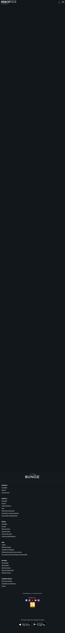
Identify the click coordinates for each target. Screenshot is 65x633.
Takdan (25, 392)
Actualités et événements (9, 583)
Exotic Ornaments (5, 272)
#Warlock (33, 416)
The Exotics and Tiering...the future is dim (10, 243)
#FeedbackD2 (22, 113)
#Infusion (41, 357)
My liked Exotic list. (5, 200)
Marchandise (5, 565)
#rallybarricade (48, 142)
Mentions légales (6, 547)
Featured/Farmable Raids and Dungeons (10, 401)
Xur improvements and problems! (8, 257)
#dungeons (10, 373)
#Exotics (16, 113)
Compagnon (5, 30)
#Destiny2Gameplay (34, 243)
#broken (32, 357)
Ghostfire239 (26, 465)
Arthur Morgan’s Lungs (6, 287)
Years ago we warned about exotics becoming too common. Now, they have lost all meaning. (23, 459)
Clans (2, 373)
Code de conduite (6, 38)
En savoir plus (5, 492)
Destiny (5, 2)
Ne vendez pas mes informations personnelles (14, 554)
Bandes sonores (6, 568)
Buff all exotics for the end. (7, 186)
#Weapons (17, 200)
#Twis (40, 243)
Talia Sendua (4, 461)
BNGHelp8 (25, 435)
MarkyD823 (4, 403)
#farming (45, 401)
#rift (50, 416)
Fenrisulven (4, 173)
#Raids (6, 373)
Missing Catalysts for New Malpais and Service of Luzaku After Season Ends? (19, 156)
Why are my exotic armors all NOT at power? (11, 357)
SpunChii (3, 201)
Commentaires (5, 9)
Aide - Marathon (6, 35)
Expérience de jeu (6, 13)
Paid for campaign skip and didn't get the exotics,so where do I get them (18, 343)
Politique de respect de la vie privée (12, 552)
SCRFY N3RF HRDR (27, 449)
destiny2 (12, 113)
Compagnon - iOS (6, 23)
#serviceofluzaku (30, 157)
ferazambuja (4, 159)
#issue (48, 171)
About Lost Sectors (5, 113)
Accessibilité (5, 21)
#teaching (25, 373)
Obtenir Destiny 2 (6, 506)
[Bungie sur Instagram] (29, 600)
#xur (27, 257)
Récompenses (5, 10)
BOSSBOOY (4, 143)
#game (40, 171)
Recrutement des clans (7, 31)
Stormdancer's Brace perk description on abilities (12, 314)
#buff (27, 229)
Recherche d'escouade (8, 510)
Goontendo (3, 259)
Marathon (4, 485)
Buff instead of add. (5, 229)
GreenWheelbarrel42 (27, 348)
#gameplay (33, 142)
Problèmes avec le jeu (7, 19)
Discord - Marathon (6, 36)
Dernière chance (6, 572)
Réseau (3, 17)
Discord (4, 490)
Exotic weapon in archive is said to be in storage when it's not (15, 172)
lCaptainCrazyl (4, 316)
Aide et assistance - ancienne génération (11, 28)
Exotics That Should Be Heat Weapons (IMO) (11, 329)
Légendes (4, 12)
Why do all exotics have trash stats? (9, 387)
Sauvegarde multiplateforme (9, 515)
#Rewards (8, 157)
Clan (3, 508)
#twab (43, 243)
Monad (2, 417)
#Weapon (52, 171)
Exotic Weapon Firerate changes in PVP (10, 430)
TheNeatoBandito (5, 359)
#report (30, 127)
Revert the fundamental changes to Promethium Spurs (13, 416)
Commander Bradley (6, 431)
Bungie (4, 521)
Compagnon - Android (7, 25)
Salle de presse (6, 531)
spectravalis (4, 344)
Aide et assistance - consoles (9, 27)
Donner (4, 586)
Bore (24, 118)
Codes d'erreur (5, 16)
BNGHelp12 (25, 132)
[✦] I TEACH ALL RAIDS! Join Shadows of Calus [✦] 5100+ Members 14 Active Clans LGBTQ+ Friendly (25, 372)
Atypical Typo (4, 114)
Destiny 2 (4, 8)
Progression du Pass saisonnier (10, 513)
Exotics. (3, 214)
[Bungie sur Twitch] (39, 600)
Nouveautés (5, 563)
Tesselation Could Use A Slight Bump (9, 444)
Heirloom (3, 286)
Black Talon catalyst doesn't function (10, 127)
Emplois (4, 526)
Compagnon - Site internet (8, 22)
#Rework (33, 329)
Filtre (11, 106)
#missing (51, 343)
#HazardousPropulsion (56, 142)
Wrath (2, 374)
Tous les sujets (5, 7)
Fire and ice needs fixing (6, 300)
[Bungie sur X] (32, 600)
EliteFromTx (3, 187)
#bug (23, 127)
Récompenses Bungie (8, 570)
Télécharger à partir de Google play (40, 624)
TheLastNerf (4, 330)
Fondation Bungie (7, 578)
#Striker (42, 142)
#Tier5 (33, 387)
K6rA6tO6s (25, 378)
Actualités (4, 487)
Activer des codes (7, 534)
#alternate (44, 329)
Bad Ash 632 (4, 244)
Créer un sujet (5, 106)
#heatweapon (50, 329)
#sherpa (15, 373)
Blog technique (6, 529)
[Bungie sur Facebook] (26, 600)
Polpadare (25, 262)
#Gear (7, 460)
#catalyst (17, 157)
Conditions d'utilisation (8, 549)
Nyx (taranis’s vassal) (6, 301)
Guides (4, 544)
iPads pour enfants (7, 581)
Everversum (4, 18)
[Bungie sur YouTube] (36, 600)
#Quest (18, 300)
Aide (3, 14)
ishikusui (25, 362)
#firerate (40, 430)
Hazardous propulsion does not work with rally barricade (14, 142)
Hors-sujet (4, 33)
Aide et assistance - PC (7, 26)
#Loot (10, 460)
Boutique (4, 560)
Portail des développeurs (8, 536)
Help (20, 127)
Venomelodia (4, 129)
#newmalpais (23, 157)
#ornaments (27, 272)
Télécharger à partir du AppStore (24, 624)
